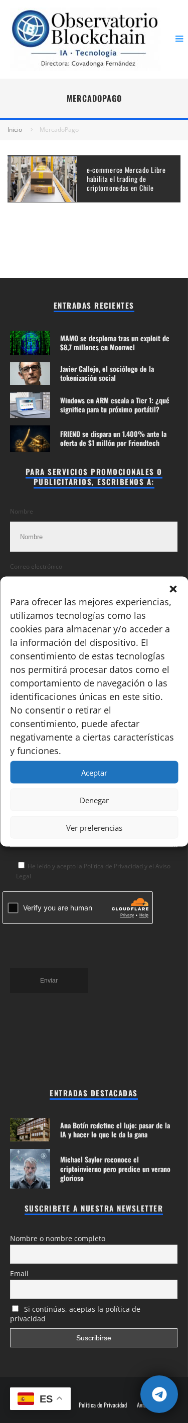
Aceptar (94, 772)
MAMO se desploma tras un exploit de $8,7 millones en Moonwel (114, 342)
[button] (173, 589)
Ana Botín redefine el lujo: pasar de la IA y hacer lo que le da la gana (115, 1129)
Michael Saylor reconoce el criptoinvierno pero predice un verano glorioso (115, 1168)
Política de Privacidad (103, 1405)
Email (19, 1273)
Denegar (94, 800)
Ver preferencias (94, 827)
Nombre (21, 511)
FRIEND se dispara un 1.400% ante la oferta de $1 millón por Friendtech (113, 438)
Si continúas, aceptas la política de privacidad (75, 1313)
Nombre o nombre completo (57, 1238)
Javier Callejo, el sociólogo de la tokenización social (107, 373)
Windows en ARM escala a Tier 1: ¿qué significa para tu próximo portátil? (114, 404)
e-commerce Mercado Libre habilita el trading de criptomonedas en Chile (126, 178)
